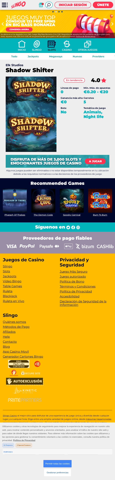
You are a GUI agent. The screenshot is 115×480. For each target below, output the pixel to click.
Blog (6, 346)
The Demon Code (43, 215)
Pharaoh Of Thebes (14, 215)
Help (6, 336)
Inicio (22, 49)
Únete (103, 5)
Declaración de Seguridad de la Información (83, 303)
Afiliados (9, 332)
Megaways (55, 56)
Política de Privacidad (76, 291)
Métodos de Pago (16, 327)
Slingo (36, 49)
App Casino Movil (16, 351)
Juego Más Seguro (73, 271)
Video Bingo (12, 281)
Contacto (10, 341)
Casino (67, 49)
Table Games (12, 286)
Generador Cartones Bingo (23, 356)
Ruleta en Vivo (13, 301)
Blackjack (10, 296)
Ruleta (7, 291)
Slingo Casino (10, 415)
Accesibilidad (70, 296)
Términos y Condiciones (78, 286)
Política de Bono (72, 281)
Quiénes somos (14, 322)
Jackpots (33, 56)
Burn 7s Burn (100, 215)
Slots (52, 49)
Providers (98, 56)
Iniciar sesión (73, 5)
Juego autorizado (73, 276)
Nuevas (77, 56)
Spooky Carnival (71, 215)
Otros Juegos (87, 49)
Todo (14, 56)
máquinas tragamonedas (98, 419)
